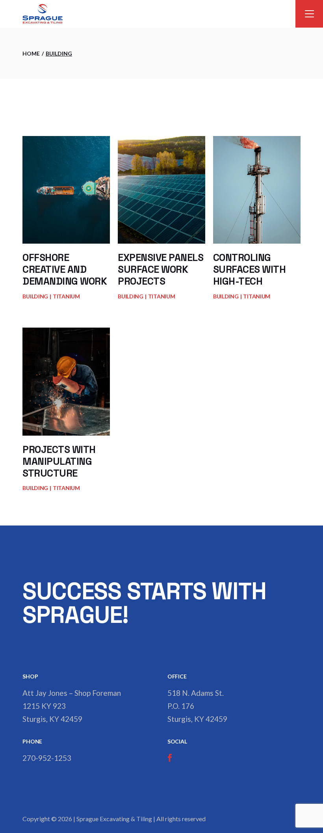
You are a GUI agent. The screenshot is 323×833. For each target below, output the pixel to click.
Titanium (66, 296)
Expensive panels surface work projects (160, 269)
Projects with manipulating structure (59, 461)
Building (35, 296)
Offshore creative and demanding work (64, 269)
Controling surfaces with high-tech (249, 269)
